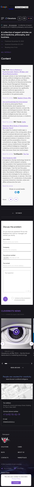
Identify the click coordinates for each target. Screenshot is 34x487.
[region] (17, 341)
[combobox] (6, 257)
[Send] (5, 299)
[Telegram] (16, 192)
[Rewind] (2, 344)
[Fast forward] (31, 344)
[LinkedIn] (18, 192)
